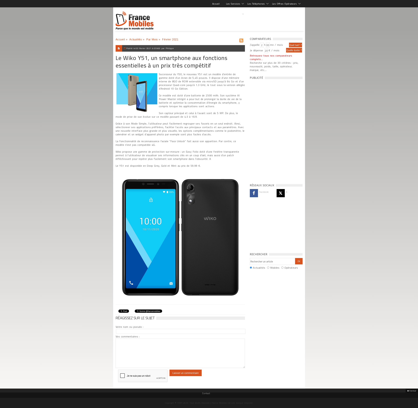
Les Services (233, 3)
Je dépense (257, 50)
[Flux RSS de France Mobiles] (241, 39)
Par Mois (152, 39)
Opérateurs (291, 268)
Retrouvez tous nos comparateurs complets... (271, 57)
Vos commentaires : (128, 336)
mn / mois (276, 45)
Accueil (216, 3)
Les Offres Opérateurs (284, 3)
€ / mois (274, 50)
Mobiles (274, 268)
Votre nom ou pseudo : (130, 327)
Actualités (135, 39)
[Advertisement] (243, 20)
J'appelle (255, 45)
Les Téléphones (256, 3)
